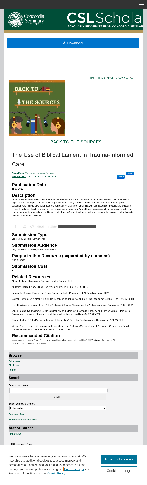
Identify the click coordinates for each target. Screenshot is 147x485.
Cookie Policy (56, 473)
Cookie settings (74, 469)
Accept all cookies (119, 459)
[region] (73, 465)
